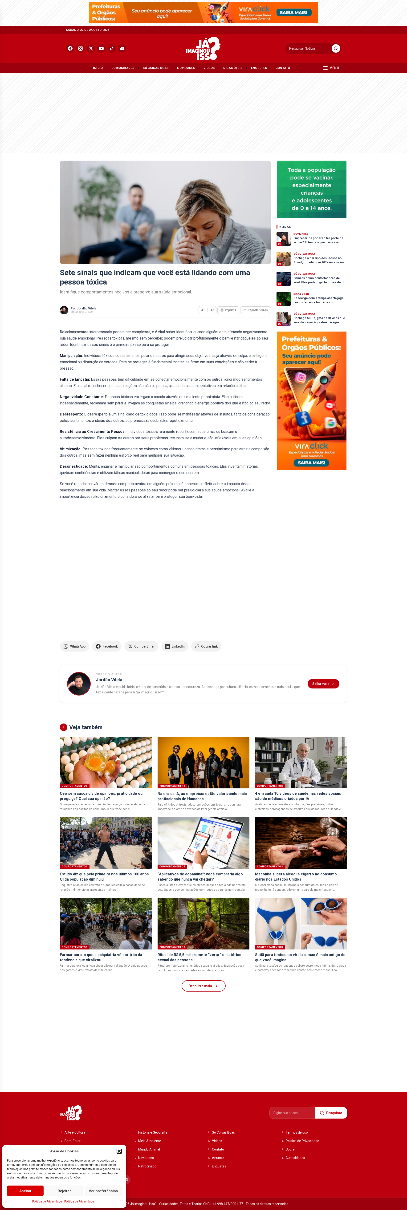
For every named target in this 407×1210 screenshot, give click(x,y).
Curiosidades (122, 68)
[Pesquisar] (336, 48)
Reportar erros (258, 310)
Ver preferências (103, 1191)
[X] (91, 48)
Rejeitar (64, 1191)
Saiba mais (321, 684)
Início (98, 68)
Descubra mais (200, 986)
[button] (119, 1151)
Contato (283, 68)
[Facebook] (70, 48)
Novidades (186, 68)
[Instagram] (80, 48)
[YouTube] (101, 48)
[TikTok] (111, 48)
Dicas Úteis (233, 68)
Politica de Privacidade (47, 1201)
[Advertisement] (203, 112)
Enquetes (259, 68)
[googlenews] (122, 48)
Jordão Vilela (86, 308)
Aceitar (25, 1191)
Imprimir (230, 310)
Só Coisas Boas (156, 68)
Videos (209, 68)
